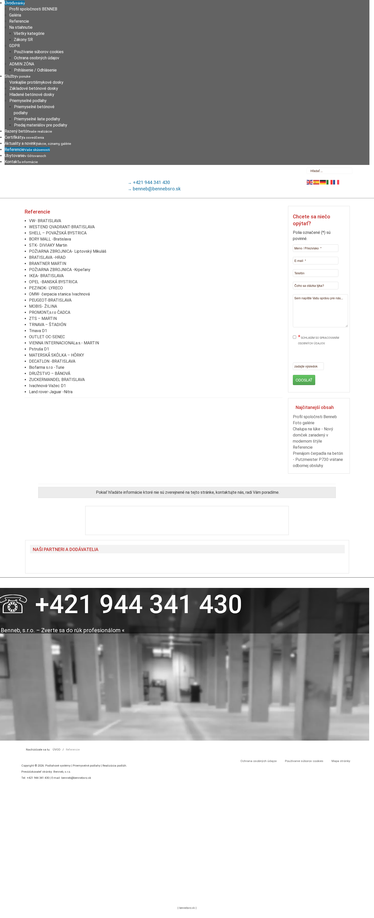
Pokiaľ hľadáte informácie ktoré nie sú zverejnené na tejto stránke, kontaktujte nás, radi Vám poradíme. (187, 492)
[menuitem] (15, 3)
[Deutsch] (323, 181)
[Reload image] (328, 364)
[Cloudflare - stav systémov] (195, 899)
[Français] (336, 181)
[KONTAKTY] (187, 520)
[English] (310, 181)
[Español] (316, 181)
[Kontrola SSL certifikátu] (178, 899)
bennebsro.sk (187, 908)
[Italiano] (329, 181)
